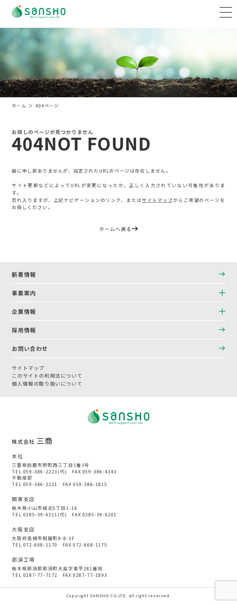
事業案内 (24, 293)
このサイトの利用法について (47, 375)
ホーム (19, 106)
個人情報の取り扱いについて (47, 383)
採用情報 (24, 330)
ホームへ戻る (115, 229)
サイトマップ (157, 200)
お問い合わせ (30, 348)
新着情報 (24, 274)
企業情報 (24, 311)
